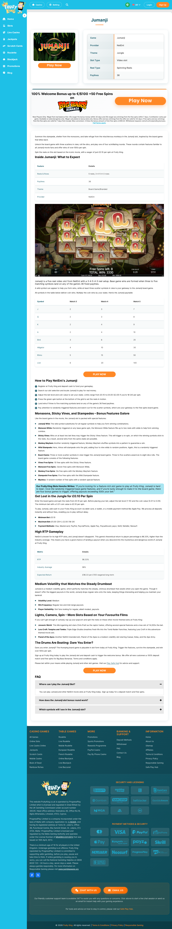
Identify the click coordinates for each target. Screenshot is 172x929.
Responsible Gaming (155, 763)
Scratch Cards (36, 754)
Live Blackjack (65, 763)
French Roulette (65, 754)
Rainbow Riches (36, 767)
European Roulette (67, 750)
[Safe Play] (127, 4)
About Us (150, 741)
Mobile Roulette (65, 745)
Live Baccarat (65, 767)
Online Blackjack (66, 758)
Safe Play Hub (152, 767)
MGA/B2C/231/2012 (64, 837)
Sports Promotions (96, 741)
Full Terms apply (99, 123)
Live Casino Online (38, 745)
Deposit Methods (124, 740)
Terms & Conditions (154, 754)
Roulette (62, 737)
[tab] (99, 684)
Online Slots (35, 741)
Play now (99, 374)
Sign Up (162, 5)
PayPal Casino (94, 750)
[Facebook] (32, 875)
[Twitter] (38, 875)
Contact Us (121, 753)
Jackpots (34, 750)
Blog (119, 757)
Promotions (92, 737)
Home (148, 737)
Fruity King (68, 925)
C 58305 (72, 822)
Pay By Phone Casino (97, 754)
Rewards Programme (97, 745)
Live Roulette (64, 741)
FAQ (118, 748)
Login (149, 5)
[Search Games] (67, 4)
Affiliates (149, 750)
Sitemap (149, 745)
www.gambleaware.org (68, 869)
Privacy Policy (152, 758)
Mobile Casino (36, 758)
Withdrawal (121, 744)
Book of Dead (36, 763)
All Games (34, 737)
